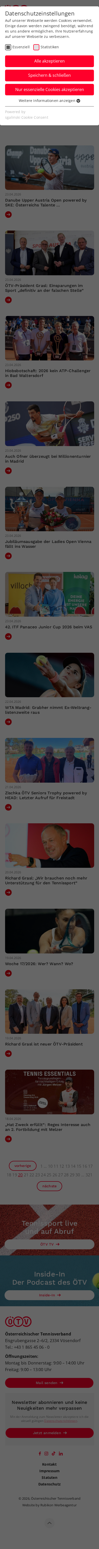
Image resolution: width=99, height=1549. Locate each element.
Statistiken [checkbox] (50, 46)
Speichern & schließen (49, 75)
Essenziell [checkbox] (21, 46)
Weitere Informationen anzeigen (47, 100)
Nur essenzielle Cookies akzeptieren (49, 89)
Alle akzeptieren (49, 61)
